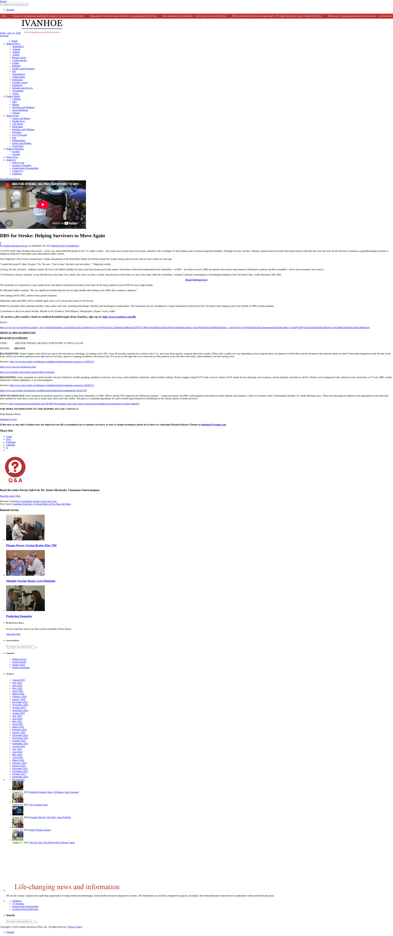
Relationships (18, 140)
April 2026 (17, 691)
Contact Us (17, 171)
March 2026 (18, 693)
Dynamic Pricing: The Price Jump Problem (50, 817)
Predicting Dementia (19, 616)
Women (16, 113)
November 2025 (20, 705)
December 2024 (20, 735)
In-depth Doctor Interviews (25, 909)
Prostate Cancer (19, 82)
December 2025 (20, 702)
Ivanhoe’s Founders (21, 165)
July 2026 (17, 682)
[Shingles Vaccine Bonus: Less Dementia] (25, 575)
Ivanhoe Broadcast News (16, 245)
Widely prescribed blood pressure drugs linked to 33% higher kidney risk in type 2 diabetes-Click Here (264, 16)
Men (14, 101)
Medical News (13, 43)
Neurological (18, 74)
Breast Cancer (19, 57)
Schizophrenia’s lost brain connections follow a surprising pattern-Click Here (110, 16)
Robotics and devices (22, 88)
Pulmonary (17, 85)
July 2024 (17, 749)
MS (14, 71)
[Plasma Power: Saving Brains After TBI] (25, 539)
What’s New (12, 157)
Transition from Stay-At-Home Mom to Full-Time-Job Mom (41, 504)
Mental (15, 104)
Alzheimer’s (18, 46)
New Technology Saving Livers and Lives (36, 501)
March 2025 (18, 727)
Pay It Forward (19, 135)
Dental (15, 63)
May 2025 (17, 721)
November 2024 (20, 738)
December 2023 (20, 768)
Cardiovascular (19, 60)
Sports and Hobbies (21, 143)
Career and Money (21, 118)
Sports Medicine (20, 110)
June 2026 (17, 685)
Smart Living (12, 115)
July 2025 (17, 716)
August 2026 (18, 680)
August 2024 (18, 746)
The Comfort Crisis (38, 804)
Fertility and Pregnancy (23, 68)
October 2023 (19, 774)
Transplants (17, 90)
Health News (18, 121)
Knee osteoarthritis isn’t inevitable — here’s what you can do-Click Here (181, 16)
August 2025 (18, 713)
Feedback (17, 173)
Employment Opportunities (25, 168)
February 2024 (19, 763)
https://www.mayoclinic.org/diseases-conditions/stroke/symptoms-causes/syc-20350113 (52, 361)
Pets (14, 137)
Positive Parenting (15, 148)
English (16, 151)
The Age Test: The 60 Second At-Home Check (52, 842)
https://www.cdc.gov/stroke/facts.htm (18, 367)
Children (16, 99)
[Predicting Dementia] (25, 610)
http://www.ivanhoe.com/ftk (119, 316)
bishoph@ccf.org (8, 419)
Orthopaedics (18, 77)
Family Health (13, 96)
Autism (15, 54)
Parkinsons (17, 79)
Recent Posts (18, 779)
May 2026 (17, 688)
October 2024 (19, 740)
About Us (11, 160)
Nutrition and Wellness (23, 107)
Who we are (18, 162)
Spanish (16, 154)
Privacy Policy (75, 927)
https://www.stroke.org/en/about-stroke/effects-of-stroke (27, 372)
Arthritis (16, 49)
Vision (15, 93)
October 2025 (19, 707)
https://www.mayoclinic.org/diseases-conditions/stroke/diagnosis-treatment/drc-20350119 (43, 390)
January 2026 (18, 699)
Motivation (17, 126)
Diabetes (16, 66)
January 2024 (18, 765)
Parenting (16, 132)
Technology (18, 146)
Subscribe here (13, 634)
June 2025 (17, 718)
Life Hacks (17, 124)
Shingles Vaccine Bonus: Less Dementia (30, 580)
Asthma (16, 52)
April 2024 (17, 757)
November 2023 (20, 771)
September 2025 (20, 710)
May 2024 (17, 754)
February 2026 (19, 696)
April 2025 (17, 724)
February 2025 (19, 729)
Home (15, 41)
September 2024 (20, 743)
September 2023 (20, 776)
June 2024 (17, 752)
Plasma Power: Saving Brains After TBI (31, 545)
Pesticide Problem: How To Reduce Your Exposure (54, 792)
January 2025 (18, 732)
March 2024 (18, 760)
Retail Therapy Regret (40, 830)
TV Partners (18, 903)
